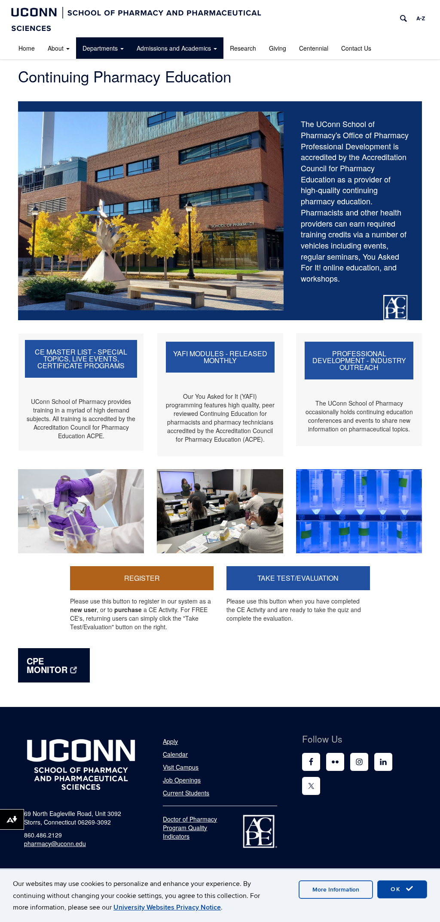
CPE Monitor (47, 665)
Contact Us (356, 48)
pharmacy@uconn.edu (55, 843)
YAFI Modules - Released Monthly (220, 357)
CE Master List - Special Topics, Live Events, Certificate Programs (81, 358)
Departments (100, 48)
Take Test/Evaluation (298, 578)
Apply (170, 741)
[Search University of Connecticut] (403, 18)
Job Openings (182, 780)
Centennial (313, 48)
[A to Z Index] (421, 18)
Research (243, 48)
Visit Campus (181, 767)
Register (142, 578)
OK (397, 889)
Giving (277, 48)
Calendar (175, 754)
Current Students (186, 793)
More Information (335, 889)
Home (26, 48)
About (56, 48)
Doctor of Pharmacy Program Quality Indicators (190, 827)
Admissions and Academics (174, 48)
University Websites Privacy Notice (167, 907)
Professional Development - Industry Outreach (359, 360)
